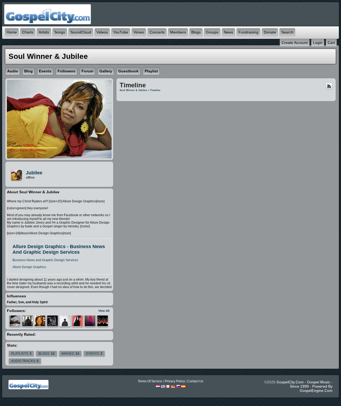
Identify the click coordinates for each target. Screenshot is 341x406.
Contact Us (195, 381)
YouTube (120, 32)
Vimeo (138, 32)
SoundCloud (80, 32)
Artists (44, 32)
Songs (59, 32)
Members (178, 32)
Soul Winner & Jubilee (133, 90)
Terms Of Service (150, 381)
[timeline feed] (329, 86)
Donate (270, 32)
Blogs (196, 32)
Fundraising (248, 32)
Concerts (157, 32)
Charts (27, 32)
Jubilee (34, 172)
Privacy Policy (175, 381)
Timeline (155, 90)
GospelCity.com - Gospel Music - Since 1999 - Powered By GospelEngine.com (304, 386)
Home (12, 32)
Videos (102, 32)
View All (103, 310)
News (228, 32)
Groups (212, 32)
